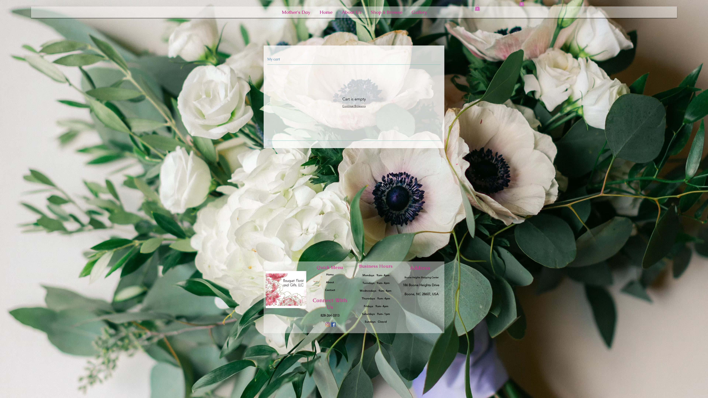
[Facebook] (333, 324)
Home (330, 274)
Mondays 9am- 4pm (375, 275)
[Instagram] (327, 324)
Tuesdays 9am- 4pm (376, 283)
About (330, 282)
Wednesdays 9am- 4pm (376, 290)
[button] (477, 8)
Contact (330, 290)
